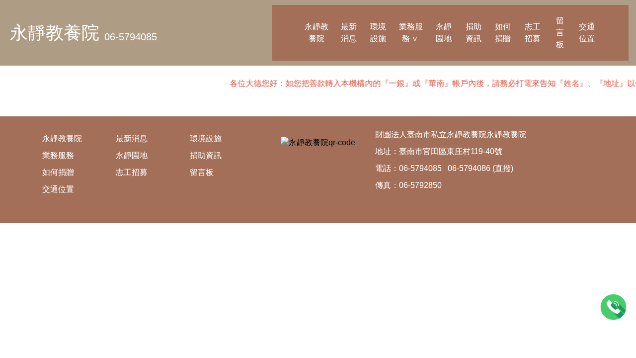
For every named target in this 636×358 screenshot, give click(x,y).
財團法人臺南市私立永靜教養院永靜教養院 (450, 134)
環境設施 (378, 32)
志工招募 (533, 32)
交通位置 (587, 32)
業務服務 (411, 32)
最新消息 (349, 32)
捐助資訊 (473, 32)
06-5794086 (469, 168)
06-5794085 (130, 36)
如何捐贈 (503, 32)
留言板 (560, 32)
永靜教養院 (54, 32)
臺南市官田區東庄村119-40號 (450, 151)
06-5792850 (420, 185)
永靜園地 (444, 32)
